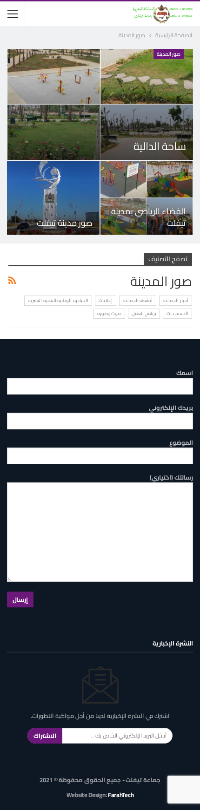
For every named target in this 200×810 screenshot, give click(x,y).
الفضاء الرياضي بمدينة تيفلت (148, 217)
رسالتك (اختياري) (171, 477)
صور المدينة (169, 54)
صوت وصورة (109, 313)
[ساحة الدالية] (100, 104)
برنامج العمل (144, 313)
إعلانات (106, 300)
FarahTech (120, 794)
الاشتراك (44, 735)
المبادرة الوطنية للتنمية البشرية (58, 300)
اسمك (184, 373)
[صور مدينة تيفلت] (53, 197)
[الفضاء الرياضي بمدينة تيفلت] (147, 197)
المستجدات (177, 313)
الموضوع (181, 442)
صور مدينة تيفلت (65, 222)
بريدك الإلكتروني (171, 407)
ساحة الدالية (159, 146)
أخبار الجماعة (175, 300)
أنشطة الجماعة (138, 300)
